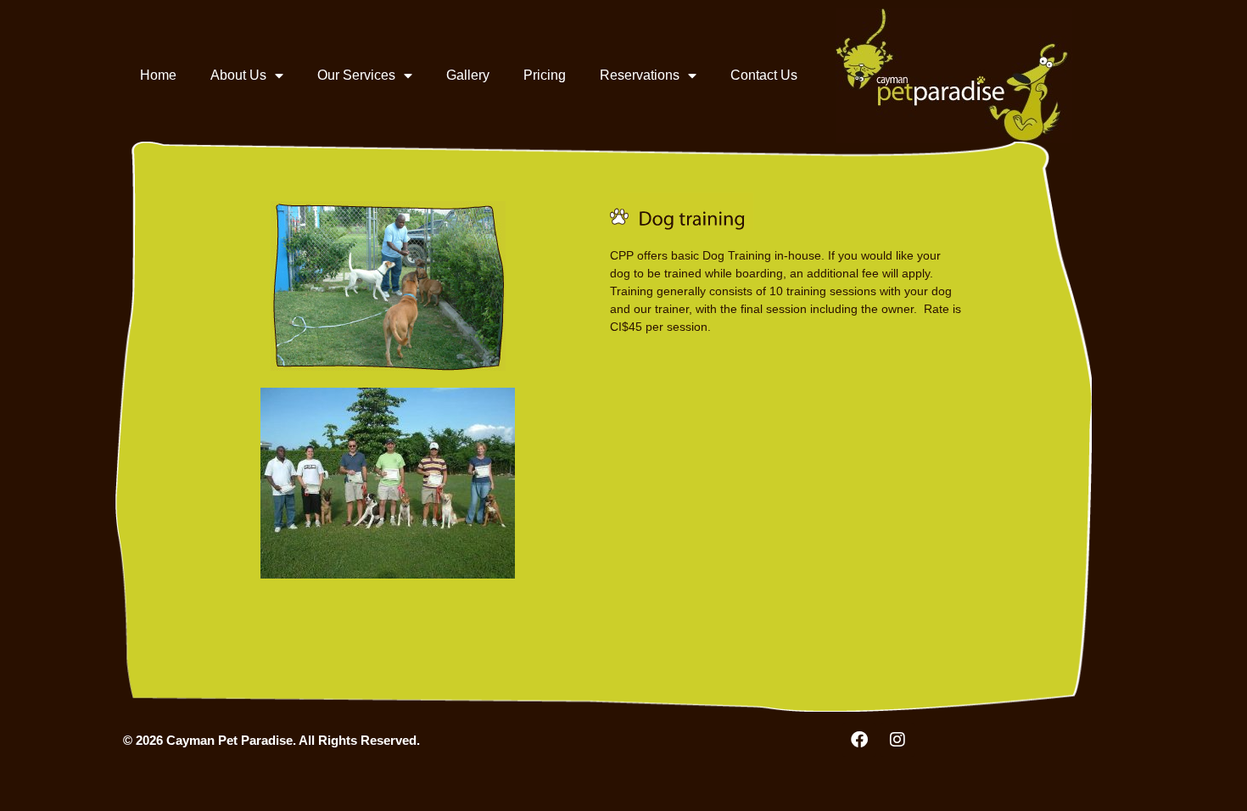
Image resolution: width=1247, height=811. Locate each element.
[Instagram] (897, 740)
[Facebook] (859, 740)
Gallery (467, 75)
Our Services (356, 75)
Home (158, 75)
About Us (238, 75)
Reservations (639, 75)
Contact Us (763, 75)
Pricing (544, 75)
